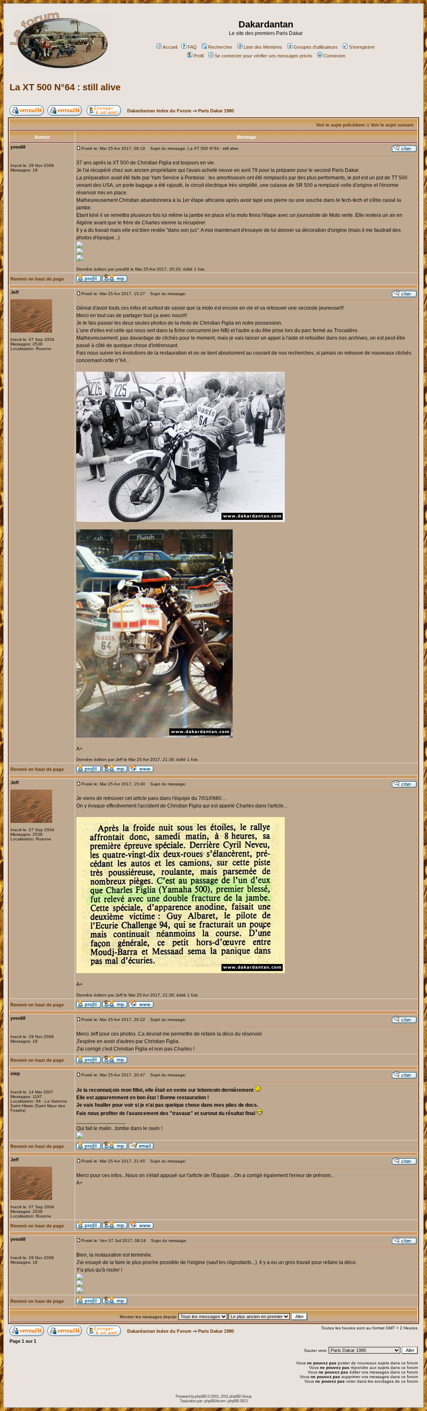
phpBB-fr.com (214, 1401)
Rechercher (220, 47)
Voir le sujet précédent (340, 124)
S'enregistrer (362, 47)
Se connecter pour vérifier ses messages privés (263, 55)
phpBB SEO (238, 1401)
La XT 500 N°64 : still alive (65, 87)
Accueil (170, 47)
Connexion (334, 55)
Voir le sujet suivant (392, 124)
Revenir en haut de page (37, 278)
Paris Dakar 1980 (216, 110)
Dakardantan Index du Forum (159, 110)
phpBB (200, 1396)
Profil (198, 55)
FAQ (192, 47)
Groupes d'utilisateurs (316, 47)
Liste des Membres (263, 47)
